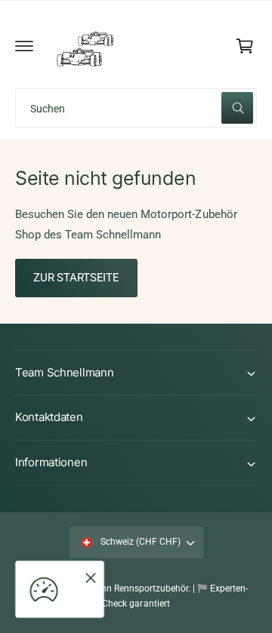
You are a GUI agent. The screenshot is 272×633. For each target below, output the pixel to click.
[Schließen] (91, 578)
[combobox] (136, 108)
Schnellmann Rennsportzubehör (123, 588)
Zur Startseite (76, 277)
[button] (24, 46)
